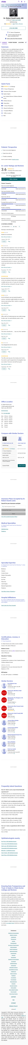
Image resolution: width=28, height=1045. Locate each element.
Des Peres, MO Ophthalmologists (8, 841)
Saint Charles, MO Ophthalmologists (9, 852)
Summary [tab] (4, 42)
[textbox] (13, 506)
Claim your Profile (16, 20)
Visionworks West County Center (16, 706)
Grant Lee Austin (12, 749)
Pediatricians (13, 971)
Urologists (13, 983)
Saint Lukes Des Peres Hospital (14, 38)
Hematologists (13, 953)
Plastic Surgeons (13, 973)
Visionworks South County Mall (15, 713)
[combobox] (13, 506)
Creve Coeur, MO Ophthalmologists (9, 843)
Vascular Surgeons (13, 985)
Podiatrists (13, 975)
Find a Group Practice (13, 993)
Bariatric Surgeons (13, 935)
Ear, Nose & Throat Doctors (13, 945)
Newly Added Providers (13, 989)
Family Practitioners (13, 949)
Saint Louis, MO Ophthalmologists (9, 846)
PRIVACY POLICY (13, 1006)
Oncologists (13, 961)
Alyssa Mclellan (11, 742)
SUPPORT (13, 996)
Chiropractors (13, 939)
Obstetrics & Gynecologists (13, 959)
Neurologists (13, 957)
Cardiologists (13, 937)
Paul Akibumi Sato (12, 683)
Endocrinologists (13, 947)
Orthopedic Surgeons (13, 967)
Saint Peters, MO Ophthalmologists (9, 855)
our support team (10, 923)
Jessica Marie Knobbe (13, 720)
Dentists (13, 941)
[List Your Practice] (22, 2)
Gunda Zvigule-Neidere (22, 443)
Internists (13, 955)
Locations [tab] (21, 42)
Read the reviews (15, 159)
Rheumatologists (13, 981)
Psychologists (13, 979)
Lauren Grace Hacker (13, 727)
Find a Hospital (13, 991)
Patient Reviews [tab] (12, 42)
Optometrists (13, 965)
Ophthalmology (4, 529)
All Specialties (13, 987)
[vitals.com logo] (3, 1)
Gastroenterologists (13, 951)
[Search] (19, 2)
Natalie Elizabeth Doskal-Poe (15, 734)
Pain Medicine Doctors (13, 969)
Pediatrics (3, 531)
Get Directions (4, 410)
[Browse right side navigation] (24, 2)
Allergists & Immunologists (13, 933)
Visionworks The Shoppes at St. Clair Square (15, 698)
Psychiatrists (13, 977)
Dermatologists (13, 943)
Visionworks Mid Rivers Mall (14, 690)
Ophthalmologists (13, 963)
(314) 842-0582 (6, 413)
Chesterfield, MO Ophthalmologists (9, 848)
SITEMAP (13, 1003)
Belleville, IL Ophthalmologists (8, 850)
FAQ (13, 1000)
